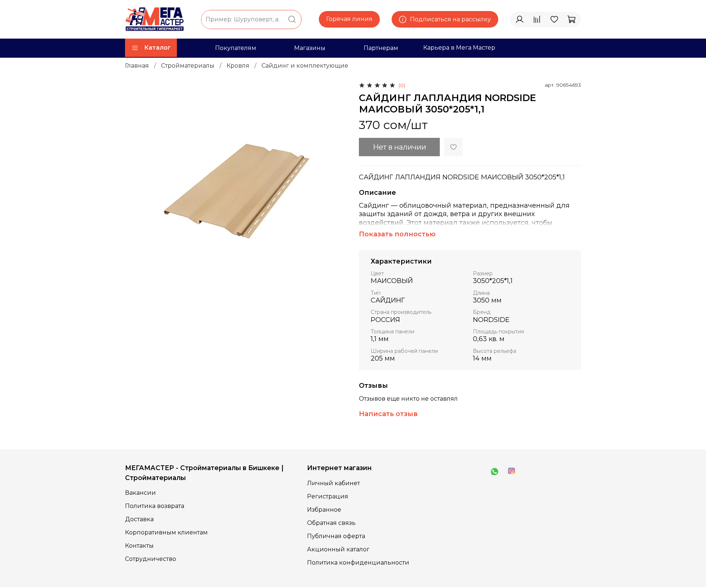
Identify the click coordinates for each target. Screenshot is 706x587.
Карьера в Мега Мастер (459, 47)
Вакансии (140, 492)
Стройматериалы (187, 65)
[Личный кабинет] (519, 19)
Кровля (238, 65)
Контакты (139, 545)
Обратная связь (331, 522)
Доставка (139, 519)
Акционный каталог (338, 549)
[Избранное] (554, 19)
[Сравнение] (537, 19)
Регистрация (327, 496)
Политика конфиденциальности (358, 562)
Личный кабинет (333, 483)
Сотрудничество (150, 558)
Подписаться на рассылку (450, 19)
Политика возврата (154, 505)
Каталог (157, 47)
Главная (137, 65)
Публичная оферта (336, 536)
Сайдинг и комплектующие (304, 65)
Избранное (324, 509)
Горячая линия (349, 18)
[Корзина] (571, 19)
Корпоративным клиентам (166, 532)
